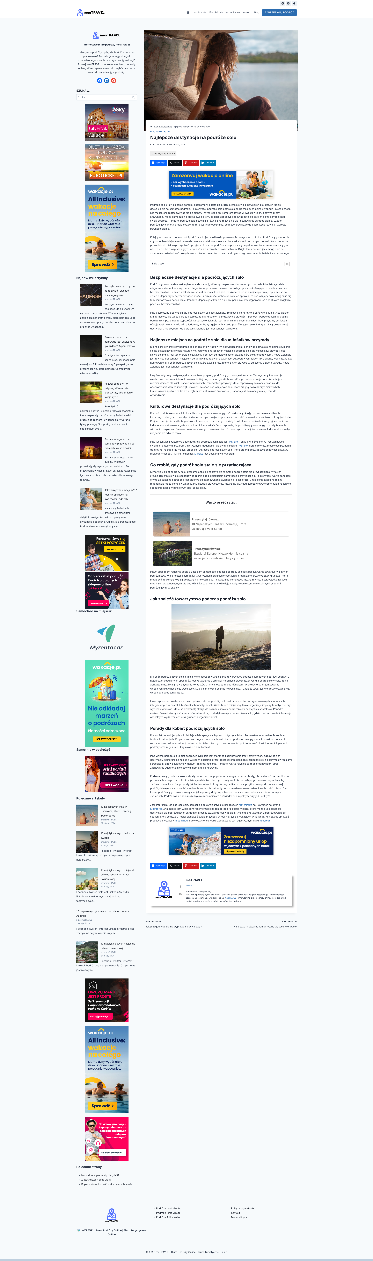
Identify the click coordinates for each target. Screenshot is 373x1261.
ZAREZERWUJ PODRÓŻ (279, 12)
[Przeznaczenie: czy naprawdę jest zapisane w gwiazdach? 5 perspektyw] (91, 346)
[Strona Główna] (151, 126)
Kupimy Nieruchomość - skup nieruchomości (107, 1184)
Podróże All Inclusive (168, 1217)
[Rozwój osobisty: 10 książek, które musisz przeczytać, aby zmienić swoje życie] (91, 392)
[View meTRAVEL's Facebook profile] (180, 886)
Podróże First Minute (168, 1212)
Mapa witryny (239, 1217)
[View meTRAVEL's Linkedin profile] (180, 893)
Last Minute (199, 12)
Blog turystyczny (160, 132)
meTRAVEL (161, 144)
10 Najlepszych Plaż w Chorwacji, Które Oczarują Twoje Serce (116, 811)
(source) (265, 820)
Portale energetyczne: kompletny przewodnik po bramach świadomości (119, 444)
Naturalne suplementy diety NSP (100, 1175)
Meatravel (156, 808)
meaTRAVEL (230, 898)
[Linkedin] (288, 3)
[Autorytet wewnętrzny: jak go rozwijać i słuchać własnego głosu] (91, 295)
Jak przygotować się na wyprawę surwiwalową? (174, 924)
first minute (245, 804)
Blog (256, 12)
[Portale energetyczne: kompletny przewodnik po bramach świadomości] (91, 448)
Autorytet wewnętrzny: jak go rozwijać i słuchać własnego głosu (119, 291)
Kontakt (235, 1212)
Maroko (233, 441)
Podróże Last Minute (168, 1208)
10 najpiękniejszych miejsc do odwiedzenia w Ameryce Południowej (118, 875)
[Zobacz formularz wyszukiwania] (275, 3)
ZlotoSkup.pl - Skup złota (96, 1179)
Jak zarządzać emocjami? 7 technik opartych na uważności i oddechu (120, 494)
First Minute (216, 12)
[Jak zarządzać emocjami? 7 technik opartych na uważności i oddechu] (91, 499)
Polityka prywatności (243, 1208)
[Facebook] (282, 3)
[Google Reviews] (294, 3)
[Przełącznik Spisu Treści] (285, 264)
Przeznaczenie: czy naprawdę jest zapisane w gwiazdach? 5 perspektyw (119, 342)
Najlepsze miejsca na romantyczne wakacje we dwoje (265, 924)
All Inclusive (233, 12)
